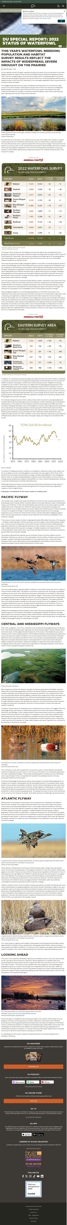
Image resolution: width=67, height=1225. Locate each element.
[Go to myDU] (58, 6)
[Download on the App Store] (27, 1134)
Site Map (33, 1221)
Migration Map (7, 1)
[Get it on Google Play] (38, 1134)
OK (61, 21)
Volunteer (17, 1)
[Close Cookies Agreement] (64, 11)
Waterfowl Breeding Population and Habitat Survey (21, 10)
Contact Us (33, 1212)
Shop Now (33, 1101)
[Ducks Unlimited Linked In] (42, 1176)
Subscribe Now (33, 1066)
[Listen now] (18, 1082)
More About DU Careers (33, 1148)
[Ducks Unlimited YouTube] (38, 1176)
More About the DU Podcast (33, 1086)
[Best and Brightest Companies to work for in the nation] (33, 1159)
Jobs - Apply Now (33, 1215)
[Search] (63, 6)
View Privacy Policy (45, 18)
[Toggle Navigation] (4, 6)
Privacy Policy (33, 1218)
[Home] (33, 5)
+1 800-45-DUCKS (33, 1209)
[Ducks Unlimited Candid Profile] (33, 1189)
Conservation (4, 10)
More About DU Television (33, 1117)
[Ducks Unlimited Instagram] (30, 1176)
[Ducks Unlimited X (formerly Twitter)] (26, 1176)
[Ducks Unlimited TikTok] (34, 1176)
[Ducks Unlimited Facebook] (23, 1176)
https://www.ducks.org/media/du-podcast (22, 1013)
